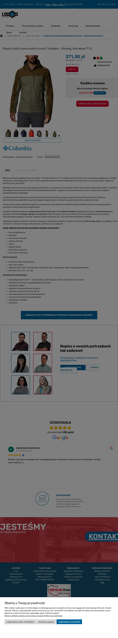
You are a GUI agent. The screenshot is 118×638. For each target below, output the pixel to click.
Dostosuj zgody (46, 622)
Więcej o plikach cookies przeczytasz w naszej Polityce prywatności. (34, 616)
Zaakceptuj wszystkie (69, 622)
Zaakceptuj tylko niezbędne (20, 622)
